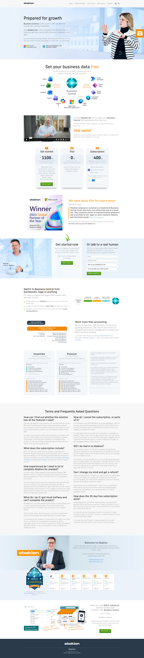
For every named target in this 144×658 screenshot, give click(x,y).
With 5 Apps (94, 172)
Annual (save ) (97, 170)
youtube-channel (88, 338)
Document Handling (40, 460)
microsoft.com (104, 336)
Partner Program (80, 3)
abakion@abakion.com (96, 560)
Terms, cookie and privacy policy (72, 653)
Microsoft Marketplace (30, 593)
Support (109, 3)
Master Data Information (54, 458)
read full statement (96, 217)
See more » (105, 631)
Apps (71, 3)
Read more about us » (96, 562)
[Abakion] (29, 3)
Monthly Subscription (97, 167)
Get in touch (91, 3)
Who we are (101, 3)
